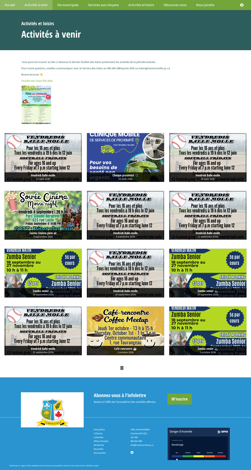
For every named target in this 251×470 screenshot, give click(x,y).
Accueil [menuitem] (10, 5)
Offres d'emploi (101, 441)
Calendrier (99, 437)
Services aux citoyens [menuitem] (103, 5)
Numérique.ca (15, 465)
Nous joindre (100, 452)
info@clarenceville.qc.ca (141, 445)
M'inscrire (180, 399)
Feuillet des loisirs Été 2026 (36, 81)
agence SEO (26, 465)
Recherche (99, 445)
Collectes (98, 433)
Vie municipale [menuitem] (68, 5)
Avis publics (99, 429)
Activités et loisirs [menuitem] (141, 5)
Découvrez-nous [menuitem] (175, 5)
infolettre (89, 465)
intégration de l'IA (38, 465)
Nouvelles (98, 449)
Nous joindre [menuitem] (205, 5)
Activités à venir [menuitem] (36, 5)
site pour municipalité (54, 465)
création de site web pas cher (74, 465)
